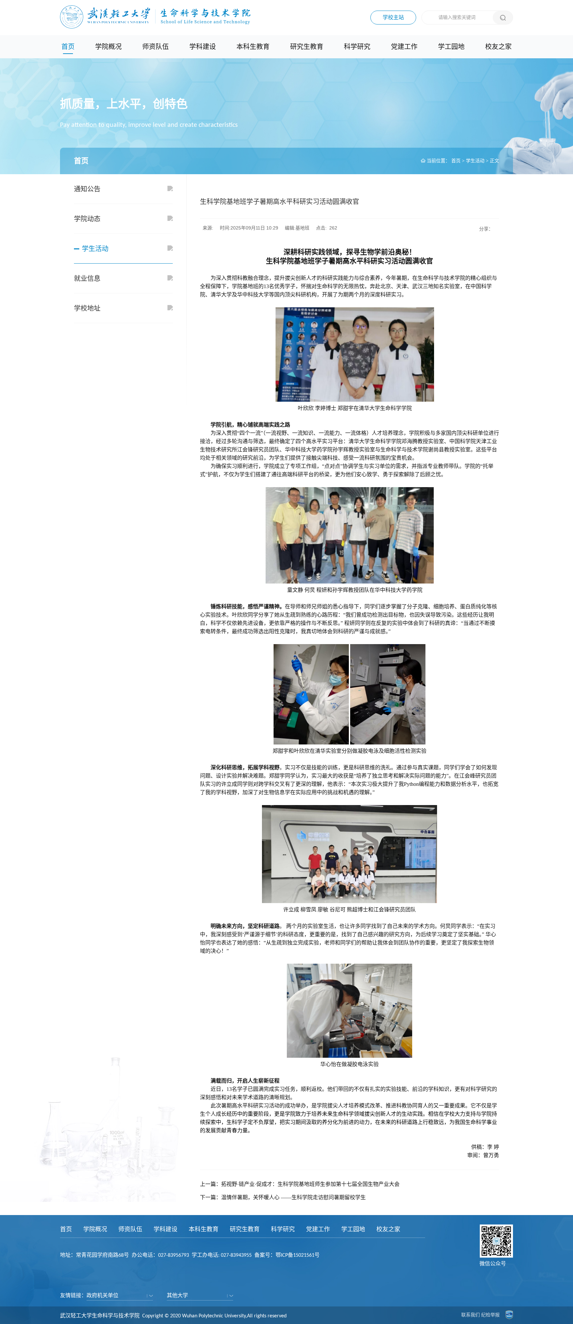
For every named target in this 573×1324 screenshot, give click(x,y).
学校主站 (393, 17)
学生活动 (475, 160)
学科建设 (202, 46)
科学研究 (357, 46)
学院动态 (87, 219)
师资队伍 (155, 46)
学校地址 (87, 308)
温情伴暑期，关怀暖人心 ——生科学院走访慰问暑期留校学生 (293, 1197)
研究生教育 (306, 46)
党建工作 (404, 46)
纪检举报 (490, 1314)
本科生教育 (253, 46)
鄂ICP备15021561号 (298, 1255)
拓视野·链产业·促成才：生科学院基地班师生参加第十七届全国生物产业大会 (310, 1184)
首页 (68, 46)
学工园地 (451, 46)
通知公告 (87, 189)
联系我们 (470, 1314)
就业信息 (87, 278)
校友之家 (498, 46)
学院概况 (108, 46)
